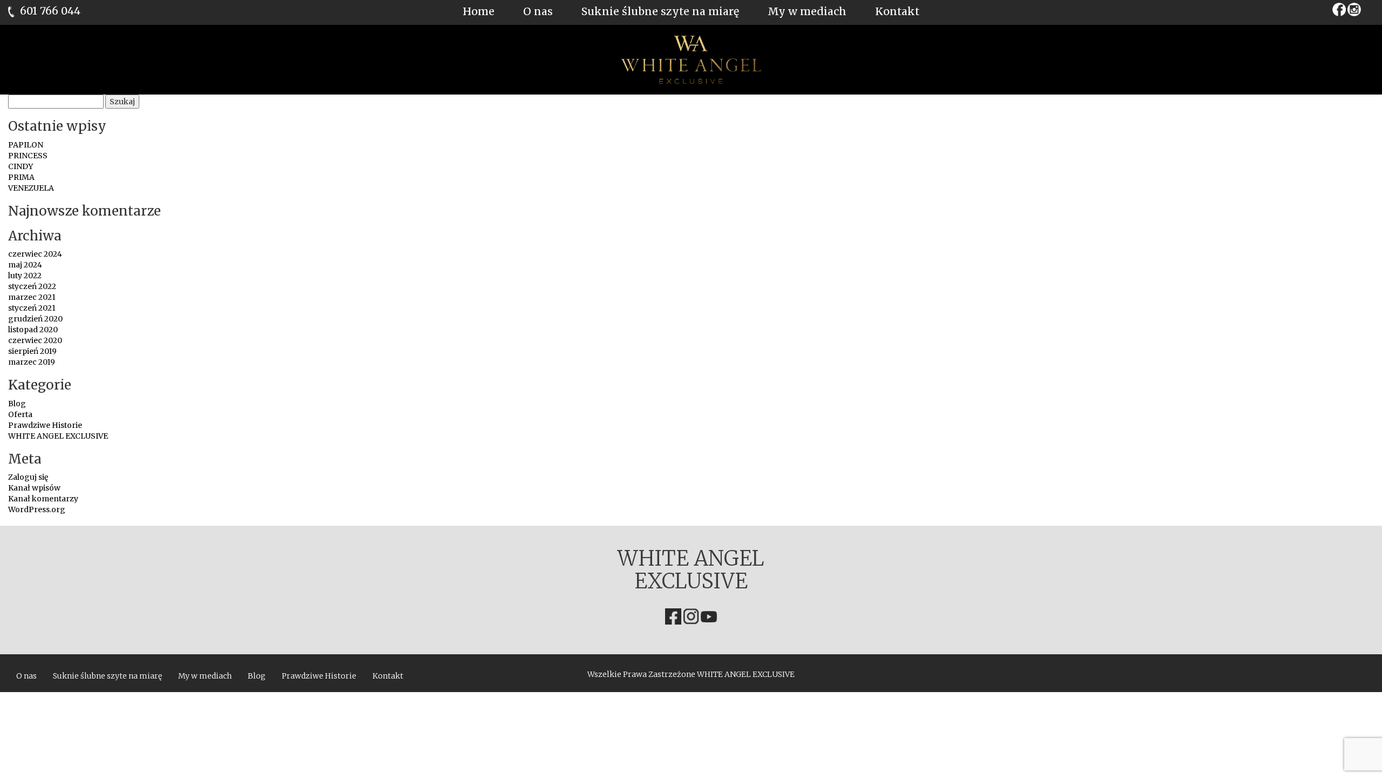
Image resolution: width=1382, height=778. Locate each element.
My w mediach (807, 11)
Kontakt (897, 11)
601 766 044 (50, 10)
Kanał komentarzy (43, 499)
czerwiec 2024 (35, 254)
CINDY (20, 166)
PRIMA (21, 177)
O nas (538, 11)
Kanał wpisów (34, 488)
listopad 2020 (33, 329)
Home (478, 11)
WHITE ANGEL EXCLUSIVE (58, 436)
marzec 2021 (32, 297)
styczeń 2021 (32, 308)
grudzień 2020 (35, 319)
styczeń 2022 (32, 286)
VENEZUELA (31, 188)
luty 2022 (25, 275)
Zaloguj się (28, 477)
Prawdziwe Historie (45, 425)
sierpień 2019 (32, 351)
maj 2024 (25, 265)
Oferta (20, 414)
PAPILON (25, 145)
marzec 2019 (31, 362)
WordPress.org (36, 509)
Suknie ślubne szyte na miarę (660, 11)
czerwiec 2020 (35, 340)
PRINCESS (28, 155)
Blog (17, 403)
